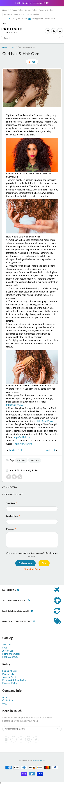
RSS (33, 61)
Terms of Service (46, 10)
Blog (12, 47)
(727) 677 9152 (19, 18)
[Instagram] (28, 739)
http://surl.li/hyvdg (46, 421)
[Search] (59, 38)
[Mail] (6, 739)
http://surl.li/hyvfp (23, 443)
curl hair (21, 460)
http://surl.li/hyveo (22, 437)
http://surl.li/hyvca (14, 405)
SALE (4, 647)
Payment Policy (33, 14)
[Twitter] (36, 739)
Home (4, 10)
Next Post (50, 450)
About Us (6, 697)
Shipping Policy (16, 10)
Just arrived (7, 650)
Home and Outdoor (11, 653)
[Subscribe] (58, 728)
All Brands (7, 644)
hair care (35, 460)
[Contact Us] (13, 739)
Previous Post (15, 450)
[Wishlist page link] (4, 24)
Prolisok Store (38, 760)
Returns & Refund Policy (14, 14)
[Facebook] (21, 739)
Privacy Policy (31, 10)
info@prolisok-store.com (43, 18)
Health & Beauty (10, 657)
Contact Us (7, 700)
